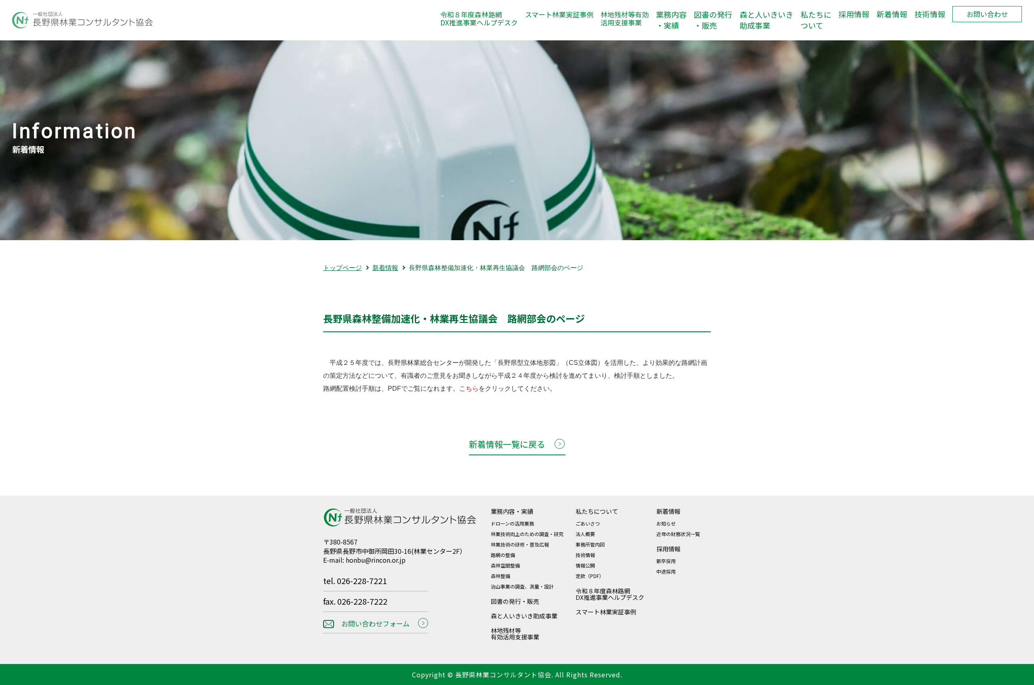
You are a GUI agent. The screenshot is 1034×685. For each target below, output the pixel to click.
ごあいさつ (588, 523)
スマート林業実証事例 (559, 14)
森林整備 (500, 575)
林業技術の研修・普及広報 (520, 544)
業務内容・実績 (671, 20)
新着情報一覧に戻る (507, 444)
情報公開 (585, 565)
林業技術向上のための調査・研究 (527, 533)
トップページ (342, 267)
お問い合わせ (987, 14)
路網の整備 (503, 554)
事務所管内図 (590, 544)
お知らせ (666, 523)
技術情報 (929, 13)
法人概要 (585, 533)
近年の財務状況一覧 (678, 533)
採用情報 (854, 13)
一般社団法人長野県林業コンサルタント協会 (76, 20)
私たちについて (816, 20)
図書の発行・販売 (713, 20)
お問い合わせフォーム (375, 623)
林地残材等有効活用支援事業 (625, 18)
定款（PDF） (590, 575)
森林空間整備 (505, 565)
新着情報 (891, 13)
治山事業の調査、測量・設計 (522, 586)
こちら (469, 388)
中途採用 (666, 571)
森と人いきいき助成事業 (766, 20)
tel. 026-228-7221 (355, 582)
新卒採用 (666, 560)
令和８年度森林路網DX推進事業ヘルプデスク (479, 18)
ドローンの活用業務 (512, 523)
